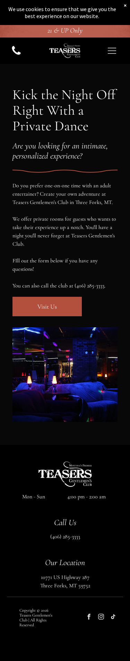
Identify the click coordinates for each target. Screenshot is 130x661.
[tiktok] (113, 617)
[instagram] (101, 617)
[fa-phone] (16, 54)
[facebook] (89, 617)
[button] (112, 51)
